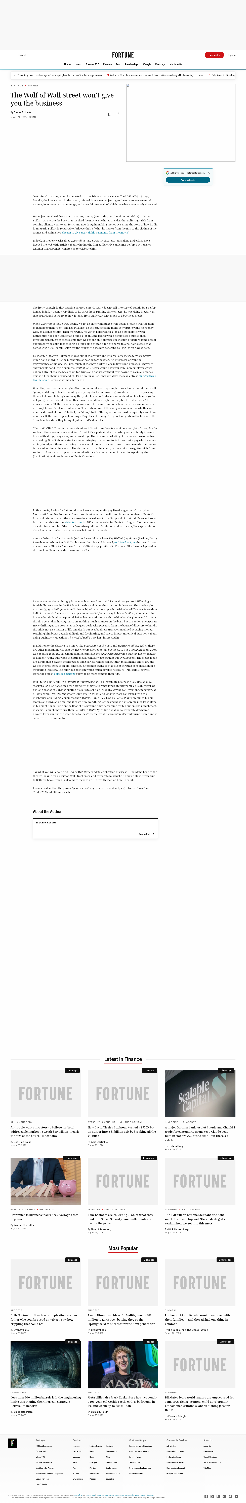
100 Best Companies (44, 1446)
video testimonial (76, 522)
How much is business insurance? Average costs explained (44, 1217)
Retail (92, 1457)
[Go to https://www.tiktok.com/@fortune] (230, 1496)
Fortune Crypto (96, 1446)
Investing (172, 1122)
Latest (78, 64)
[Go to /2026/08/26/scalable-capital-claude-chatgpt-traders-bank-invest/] (200, 1093)
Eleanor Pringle (177, 1416)
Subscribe (214, 54)
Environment (78, 1479)
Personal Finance (23, 1210)
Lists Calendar (41, 1484)
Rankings (160, 64)
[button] (67, 64)
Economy (94, 1210)
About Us (207, 1446)
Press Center (208, 1451)
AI (12, 1122)
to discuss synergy (63, 673)
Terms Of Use (134, 1462)
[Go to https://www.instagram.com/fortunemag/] (224, 1496)
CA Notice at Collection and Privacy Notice (110, 1495)
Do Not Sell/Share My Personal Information (139, 1495)
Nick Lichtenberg (101, 1229)
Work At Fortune (210, 1457)
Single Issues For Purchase (140, 1468)
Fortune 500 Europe (44, 1462)
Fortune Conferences (175, 1462)
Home (67, 64)
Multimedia (176, 64)
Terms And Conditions (212, 1462)
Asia (74, 1468)
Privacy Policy (135, 1457)
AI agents (190, 1122)
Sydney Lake (21, 1330)
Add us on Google (188, 180)
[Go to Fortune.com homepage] (123, 55)
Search (22, 54)
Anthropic (24, 1122)
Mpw (108, 1457)
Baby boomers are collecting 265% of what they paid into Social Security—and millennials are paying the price (120, 1219)
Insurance (46, 1210)
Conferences (111, 1468)
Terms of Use (78, 1495)
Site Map (207, 1468)
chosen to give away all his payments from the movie (95, 232)
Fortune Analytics (174, 1457)
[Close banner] (208, 173)
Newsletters (94, 1473)
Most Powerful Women (45, 1468)
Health (92, 1451)
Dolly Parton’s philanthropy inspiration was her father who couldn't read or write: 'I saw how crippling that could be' (44, 1319)
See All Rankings (42, 1479)
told (125, 542)
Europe (76, 1473)
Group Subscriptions (175, 1473)
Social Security (115, 1210)
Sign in (231, 54)
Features (109, 1446)
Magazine (93, 1479)
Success (16, 1310)
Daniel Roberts (22, 112)
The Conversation (197, 1330)
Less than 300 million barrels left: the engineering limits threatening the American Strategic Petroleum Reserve (46, 1401)
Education (110, 1479)
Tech (118, 64)
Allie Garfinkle (99, 1142)
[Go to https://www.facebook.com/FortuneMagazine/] (206, 1496)
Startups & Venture (102, 1122)
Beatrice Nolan (22, 1142)
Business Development (176, 1468)
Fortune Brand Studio (175, 1451)
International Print (136, 1473)
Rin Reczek (174, 1330)
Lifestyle (146, 64)
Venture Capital (131, 1122)
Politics (93, 1468)
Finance (107, 64)
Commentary (19, 1392)
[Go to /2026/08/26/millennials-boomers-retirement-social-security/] (123, 1181)
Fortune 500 (92, 64)
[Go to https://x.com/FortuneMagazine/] (212, 1496)
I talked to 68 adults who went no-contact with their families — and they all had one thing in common (126, 75)
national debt (192, 1210)
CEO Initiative (111, 1462)
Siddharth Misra (23, 1412)
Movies (33, 86)
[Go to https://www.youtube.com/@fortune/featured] (236, 1496)
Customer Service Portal (139, 1451)
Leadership (131, 64)
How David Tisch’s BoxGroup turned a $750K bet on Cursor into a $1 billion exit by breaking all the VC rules (122, 1131)
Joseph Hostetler (24, 1225)
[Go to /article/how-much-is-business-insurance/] (46, 1181)
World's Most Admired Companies (49, 1473)
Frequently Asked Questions (140, 1446)
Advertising (171, 1446)
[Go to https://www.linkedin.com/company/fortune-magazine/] (218, 1496)
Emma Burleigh (99, 1412)
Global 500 (40, 1457)
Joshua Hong (176, 1146)
